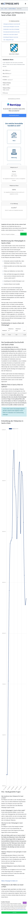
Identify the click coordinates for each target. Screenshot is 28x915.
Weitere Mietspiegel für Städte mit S (9, 880)
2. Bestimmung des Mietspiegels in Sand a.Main (11, 26)
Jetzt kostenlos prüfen (14, 115)
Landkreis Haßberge (12, 8)
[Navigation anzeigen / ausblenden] (25, 4)
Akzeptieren (14, 912)
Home (2, 8)
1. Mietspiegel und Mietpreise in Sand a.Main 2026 (11, 24)
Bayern (6, 8)
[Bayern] (14, 48)
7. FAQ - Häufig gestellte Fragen (8, 39)
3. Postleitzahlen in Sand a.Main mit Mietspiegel (11, 29)
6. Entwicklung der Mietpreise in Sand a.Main (10, 37)
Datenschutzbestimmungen (21, 909)
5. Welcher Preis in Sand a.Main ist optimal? (10, 34)
